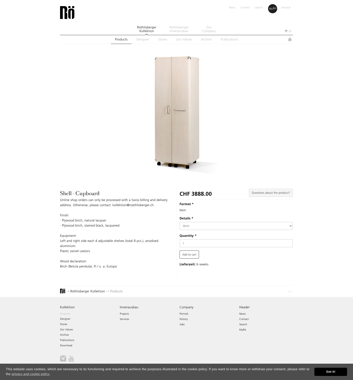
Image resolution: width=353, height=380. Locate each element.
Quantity (188, 236)
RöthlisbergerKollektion (146, 29)
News (232, 7)
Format (187, 204)
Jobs (182, 324)
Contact (245, 7)
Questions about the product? (271, 192)
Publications (229, 39)
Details (186, 218)
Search (259, 7)
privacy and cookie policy (31, 374)
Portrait (184, 313)
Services (124, 319)
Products (121, 39)
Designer (142, 39)
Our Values (184, 39)
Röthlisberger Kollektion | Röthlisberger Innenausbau (67, 12)
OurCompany (209, 29)
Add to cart (189, 254)
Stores (162, 39)
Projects (124, 313)
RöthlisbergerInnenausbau (179, 29)
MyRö (242, 329)
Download (66, 345)
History (184, 319)
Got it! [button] (330, 371)
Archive (206, 39)
